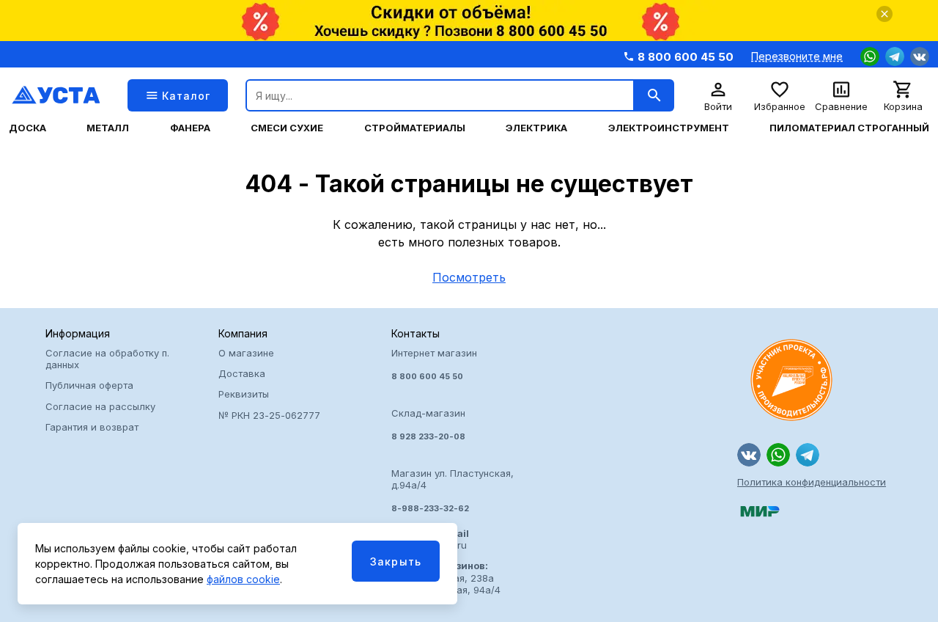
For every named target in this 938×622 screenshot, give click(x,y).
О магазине (246, 353)
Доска (27, 128)
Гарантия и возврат (92, 427)
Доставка (241, 373)
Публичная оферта (89, 385)
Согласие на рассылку (100, 406)
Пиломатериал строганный (849, 128)
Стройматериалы (414, 128)
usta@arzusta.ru (430, 539)
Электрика (536, 128)
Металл (107, 128)
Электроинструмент (668, 128)
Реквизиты (243, 394)
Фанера (190, 128)
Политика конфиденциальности (811, 482)
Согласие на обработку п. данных (107, 358)
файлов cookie (243, 579)
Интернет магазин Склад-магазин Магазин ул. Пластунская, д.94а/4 (452, 430)
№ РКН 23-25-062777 (269, 415)
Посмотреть (469, 277)
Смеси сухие (287, 128)
